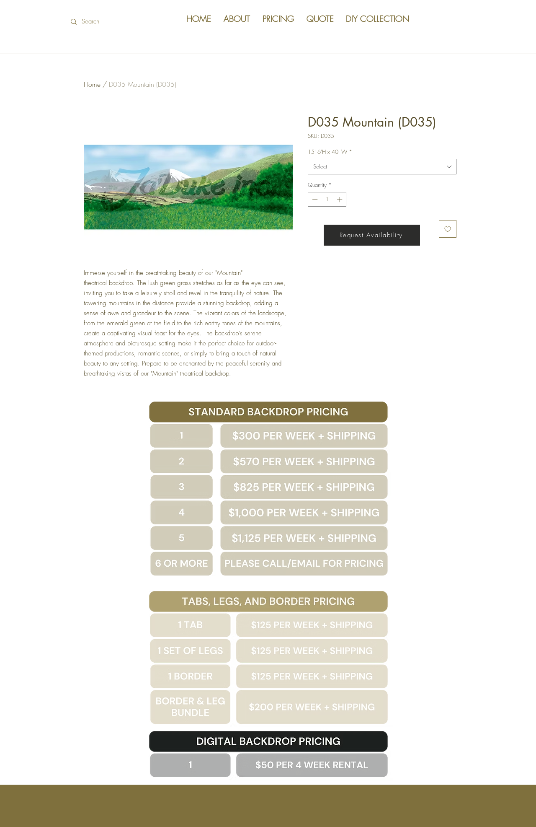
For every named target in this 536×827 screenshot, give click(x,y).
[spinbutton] (327, 199)
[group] (268, 125)
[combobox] (382, 166)
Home (92, 84)
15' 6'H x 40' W (330, 152)
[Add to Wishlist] (447, 229)
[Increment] (340, 199)
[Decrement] (314, 199)
